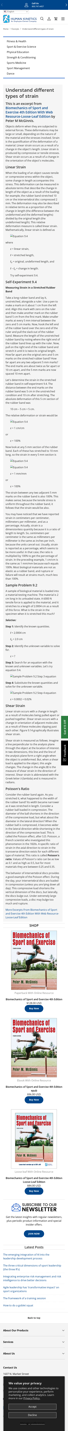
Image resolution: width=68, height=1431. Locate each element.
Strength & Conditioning (21, 57)
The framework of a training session (24, 1298)
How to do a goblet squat (18, 1305)
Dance (10, 73)
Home (6, 29)
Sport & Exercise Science (21, 46)
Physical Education (18, 52)
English (10, 11)
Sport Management (18, 68)
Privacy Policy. (31, 1398)
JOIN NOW (34, 1233)
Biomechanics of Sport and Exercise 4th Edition (34, 999)
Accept (32, 1406)
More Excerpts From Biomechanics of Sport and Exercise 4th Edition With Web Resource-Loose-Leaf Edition (32, 913)
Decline (32, 1415)
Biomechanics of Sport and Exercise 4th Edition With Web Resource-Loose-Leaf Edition (29, 112)
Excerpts (15, 29)
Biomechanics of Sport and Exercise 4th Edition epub (34, 1088)
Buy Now (34, 1008)
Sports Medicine (16, 63)
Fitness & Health (16, 41)
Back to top (34, 1317)
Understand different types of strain (38, 29)
